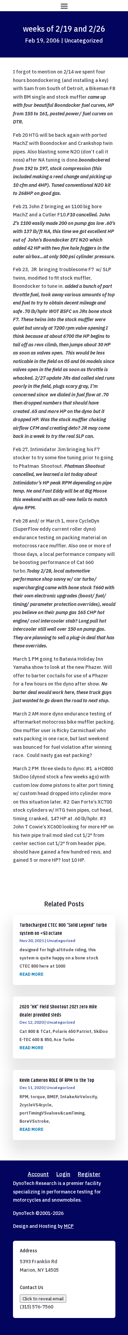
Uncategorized (84, 40)
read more (31, 974)
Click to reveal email (43, 1299)
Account (38, 1174)
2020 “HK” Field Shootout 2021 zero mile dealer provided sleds (58, 1011)
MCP (69, 1226)
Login (63, 1174)
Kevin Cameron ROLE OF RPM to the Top (56, 1080)
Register (89, 1174)
